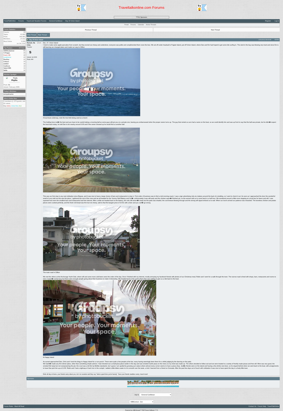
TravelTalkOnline (10, 21)
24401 (277, 39)
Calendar (141, 24)
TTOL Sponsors (141, 17)
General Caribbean (55, 21)
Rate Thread (42, 35)
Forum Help (262, 406)
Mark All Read (19, 406)
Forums (21, 21)
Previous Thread (91, 30)
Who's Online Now (10, 98)
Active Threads (151, 24)
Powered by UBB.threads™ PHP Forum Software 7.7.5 (141, 410)
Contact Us (252, 406)
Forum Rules (8, 406)
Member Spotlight (10, 74)
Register (268, 21)
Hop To (137, 395)
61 (9, 85)
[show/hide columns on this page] (278, 24)
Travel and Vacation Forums (36, 21)
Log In (276, 21)
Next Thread (215, 30)
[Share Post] (272, 39)
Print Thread (31, 35)
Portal (126, 24)
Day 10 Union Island (36, 40)
